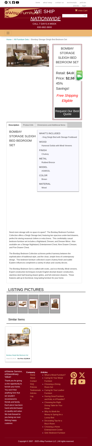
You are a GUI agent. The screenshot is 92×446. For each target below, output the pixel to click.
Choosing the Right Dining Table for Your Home (53, 405)
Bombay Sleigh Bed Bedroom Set (17, 355)
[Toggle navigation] (8, 33)
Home (9, 39)
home (38, 2)
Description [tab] (14, 125)
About (32, 378)
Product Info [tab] (28, 125)
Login (84, 6)
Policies (83, 2)
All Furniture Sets (21, 39)
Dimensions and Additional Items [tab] (51, 125)
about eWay (47, 2)
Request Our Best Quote (67, 112)
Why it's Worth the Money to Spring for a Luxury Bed (53, 415)
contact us (59, 2)
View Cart (82, 10)
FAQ (32, 384)
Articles (76, 6)
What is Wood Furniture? (55, 375)
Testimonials (72, 2)
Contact (33, 381)
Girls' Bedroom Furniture (54, 433)
